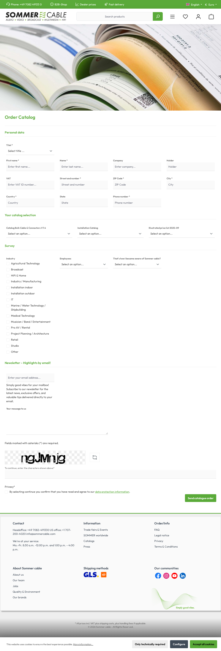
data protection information (112, 491)
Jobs (15, 586)
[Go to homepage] (36, 16)
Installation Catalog (87, 227)
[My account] (198, 16)
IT (12, 299)
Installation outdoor (23, 293)
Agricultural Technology (25, 263)
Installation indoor (22, 287)
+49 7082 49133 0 (31, 4)
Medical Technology (23, 315)
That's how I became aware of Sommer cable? (137, 258)
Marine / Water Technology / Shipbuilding (28, 307)
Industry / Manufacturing (26, 281)
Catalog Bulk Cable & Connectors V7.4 (26, 227)
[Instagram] (166, 576)
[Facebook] (158, 576)
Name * (64, 160)
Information (92, 523)
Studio (15, 345)
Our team (19, 580)
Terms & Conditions (166, 546)
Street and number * (70, 178)
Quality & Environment (26, 591)
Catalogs (89, 541)
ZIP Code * (118, 178)
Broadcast (17, 269)
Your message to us (16, 408)
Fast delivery (116, 4)
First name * (12, 160)
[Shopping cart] (211, 16)
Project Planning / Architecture (30, 333)
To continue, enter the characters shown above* (29, 468)
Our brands (19, 597)
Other (14, 351)
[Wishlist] (185, 16)
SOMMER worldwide (96, 535)
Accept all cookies (203, 644)
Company (118, 160)
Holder (170, 160)
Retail (14, 339)
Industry (10, 258)
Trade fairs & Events (96, 529)
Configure (179, 644)
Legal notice (161, 535)
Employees (65, 258)
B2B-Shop (61, 4)
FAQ (156, 529)
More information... (83, 644)
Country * (11, 196)
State (62, 196)
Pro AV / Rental (20, 327)
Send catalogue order (200, 498)
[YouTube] (174, 576)
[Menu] (172, 16)
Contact (18, 523)
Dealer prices (88, 4)
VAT (8, 178)
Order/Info (162, 523)
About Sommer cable (27, 568)
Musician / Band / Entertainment (31, 321)
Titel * (9, 145)
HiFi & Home (18, 275)
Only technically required (150, 644)
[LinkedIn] (182, 576)
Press (87, 546)
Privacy (158, 541)
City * (169, 178)
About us (18, 574)
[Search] (158, 16)
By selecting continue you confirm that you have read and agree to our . (69, 491)
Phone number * (121, 196)
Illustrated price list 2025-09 (164, 227)
